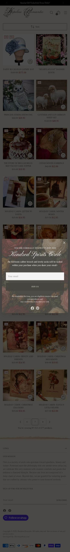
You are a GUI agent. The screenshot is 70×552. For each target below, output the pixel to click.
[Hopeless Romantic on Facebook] (32, 307)
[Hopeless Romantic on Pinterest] (38, 307)
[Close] (64, 242)
